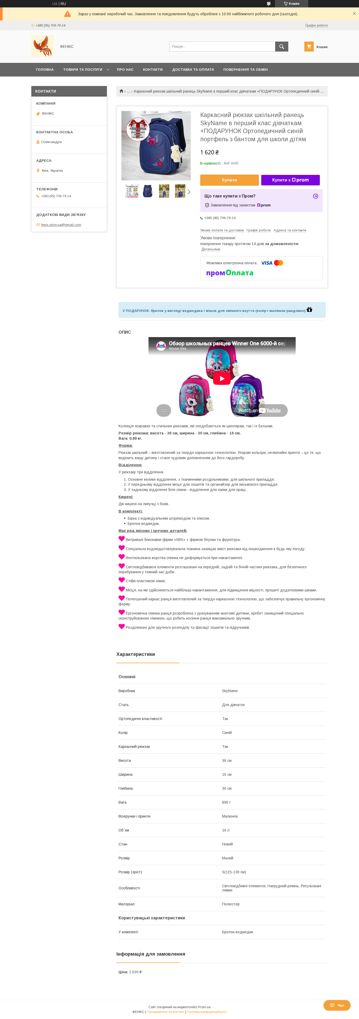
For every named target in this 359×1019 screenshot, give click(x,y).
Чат (341, 1005)
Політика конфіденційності (207, 1012)
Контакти (153, 70)
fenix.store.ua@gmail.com (61, 225)
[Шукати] (281, 47)
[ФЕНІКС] (42, 56)
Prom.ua (204, 1007)
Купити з (281, 180)
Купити (229, 180)
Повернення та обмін (245, 70)
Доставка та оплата (193, 70)
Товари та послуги (82, 70)
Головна (45, 70)
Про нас (125, 70)
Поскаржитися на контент (165, 1012)
